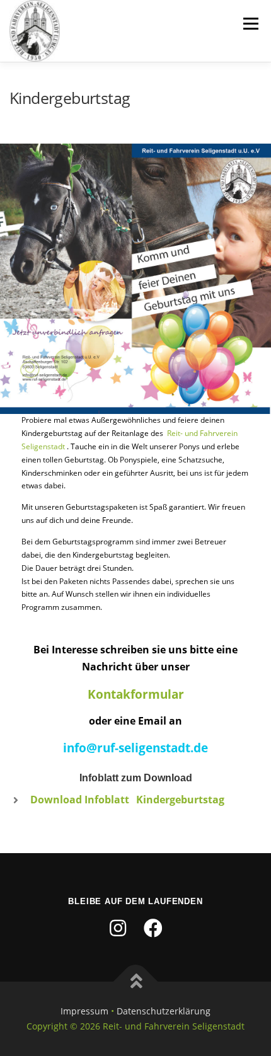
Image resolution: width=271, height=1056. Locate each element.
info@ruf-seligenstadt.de (135, 747)
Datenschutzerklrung (163, 1011)
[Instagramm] (117, 928)
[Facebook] (153, 928)
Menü (249, 23)
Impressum (84, 1011)
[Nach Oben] (135, 982)
